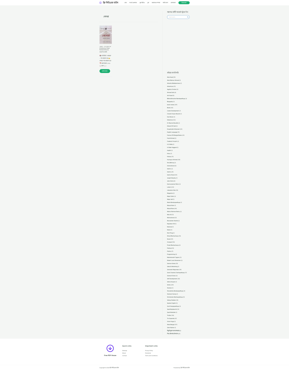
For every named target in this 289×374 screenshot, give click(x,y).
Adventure (170, 86)
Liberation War (171, 190)
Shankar (169, 288)
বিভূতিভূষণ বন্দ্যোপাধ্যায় (173, 331)
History (169, 156)
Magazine (170, 193)
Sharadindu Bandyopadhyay (175, 291)
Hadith (169, 150)
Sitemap (124, 350)
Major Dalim (170, 196)
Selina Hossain (171, 282)
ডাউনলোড (105, 70)
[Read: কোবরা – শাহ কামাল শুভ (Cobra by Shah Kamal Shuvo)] (105, 35)
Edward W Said (171, 126)
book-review (170, 105)
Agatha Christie (171, 89)
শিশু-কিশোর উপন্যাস (172, 334)
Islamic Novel (171, 175)
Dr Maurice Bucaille (172, 123)
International (171, 166)
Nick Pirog (170, 233)
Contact (124, 356)
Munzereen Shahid (172, 221)
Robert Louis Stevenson (174, 260)
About (124, 353)
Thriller (169, 315)
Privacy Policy (149, 350)
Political (169, 248)
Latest (169, 187)
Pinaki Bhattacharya (173, 245)
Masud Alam (170, 205)
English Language (172, 132)
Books (169, 108)
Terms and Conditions (151, 356)
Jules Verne (170, 181)
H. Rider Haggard (172, 147)
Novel (168, 239)
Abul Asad (170, 77)
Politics (169, 251)
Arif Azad (169, 95)
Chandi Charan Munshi (173, 114)
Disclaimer (148, 353)
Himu (168, 153)
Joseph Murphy (171, 178)
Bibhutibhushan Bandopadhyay (176, 98)
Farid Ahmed (170, 138)
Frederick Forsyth (172, 141)
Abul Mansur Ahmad (173, 80)
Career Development (173, 111)
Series (168, 285)
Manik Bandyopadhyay (173, 202)
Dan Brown (170, 117)
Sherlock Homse (171, 294)
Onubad (169, 242)
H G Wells (170, 144)
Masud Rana (170, 208)
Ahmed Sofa (170, 92)
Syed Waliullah (171, 312)
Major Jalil (170, 199)
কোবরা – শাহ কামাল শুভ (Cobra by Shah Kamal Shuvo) (105, 48)
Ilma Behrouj (170, 163)
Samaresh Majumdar (173, 270)
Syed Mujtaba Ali (172, 309)
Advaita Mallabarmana (173, 83)
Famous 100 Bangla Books (174, 135)
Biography (170, 102)
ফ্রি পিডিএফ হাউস (110, 3)
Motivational (170, 218)
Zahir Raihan (170, 327)
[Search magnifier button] (188, 17)
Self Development (172, 279)
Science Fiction (171, 276)
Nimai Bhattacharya (172, 236)
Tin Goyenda (170, 318)
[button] (184, 2)
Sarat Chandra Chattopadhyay (176, 273)
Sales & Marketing (172, 266)
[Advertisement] (178, 45)
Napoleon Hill (171, 224)
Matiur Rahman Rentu (173, 211)
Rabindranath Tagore (173, 257)
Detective (170, 120)
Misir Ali (169, 215)
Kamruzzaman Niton (173, 184)
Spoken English (171, 303)
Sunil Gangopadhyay (173, 306)
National (169, 227)
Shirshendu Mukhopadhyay (175, 297)
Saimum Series (171, 263)
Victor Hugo (170, 321)
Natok (169, 230)
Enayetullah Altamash (173, 129)
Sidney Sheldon (171, 300)
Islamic (169, 169)
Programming (171, 254)
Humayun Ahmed (172, 160)
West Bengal (170, 324)
